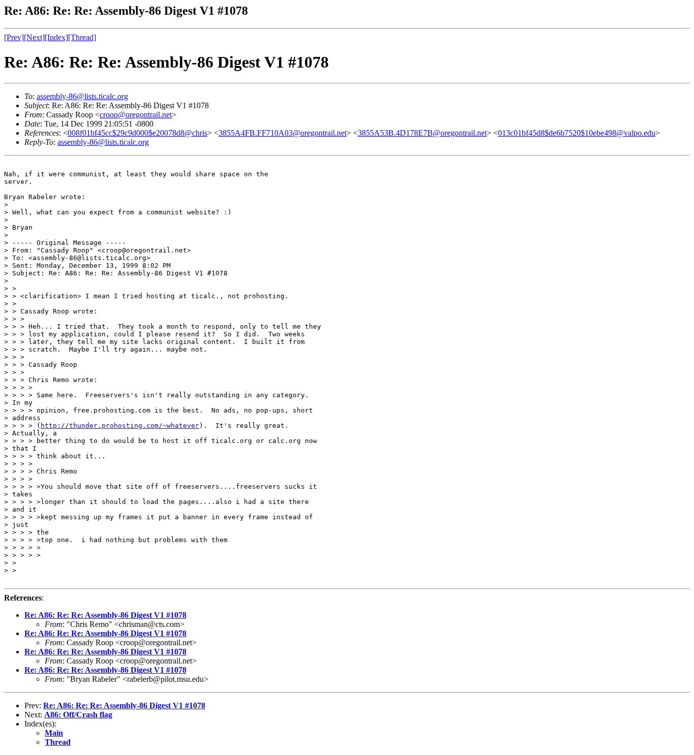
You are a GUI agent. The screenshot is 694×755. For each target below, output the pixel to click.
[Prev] (14, 37)
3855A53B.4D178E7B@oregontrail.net (422, 133)
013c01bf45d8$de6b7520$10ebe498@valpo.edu (576, 133)
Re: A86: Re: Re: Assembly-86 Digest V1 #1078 (105, 615)
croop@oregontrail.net (136, 114)
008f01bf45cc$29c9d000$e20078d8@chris (137, 133)
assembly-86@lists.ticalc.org (82, 96)
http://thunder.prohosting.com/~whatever (120, 425)
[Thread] (82, 37)
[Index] (56, 37)
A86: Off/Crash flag (78, 714)
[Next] (34, 37)
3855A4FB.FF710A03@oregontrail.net (282, 133)
